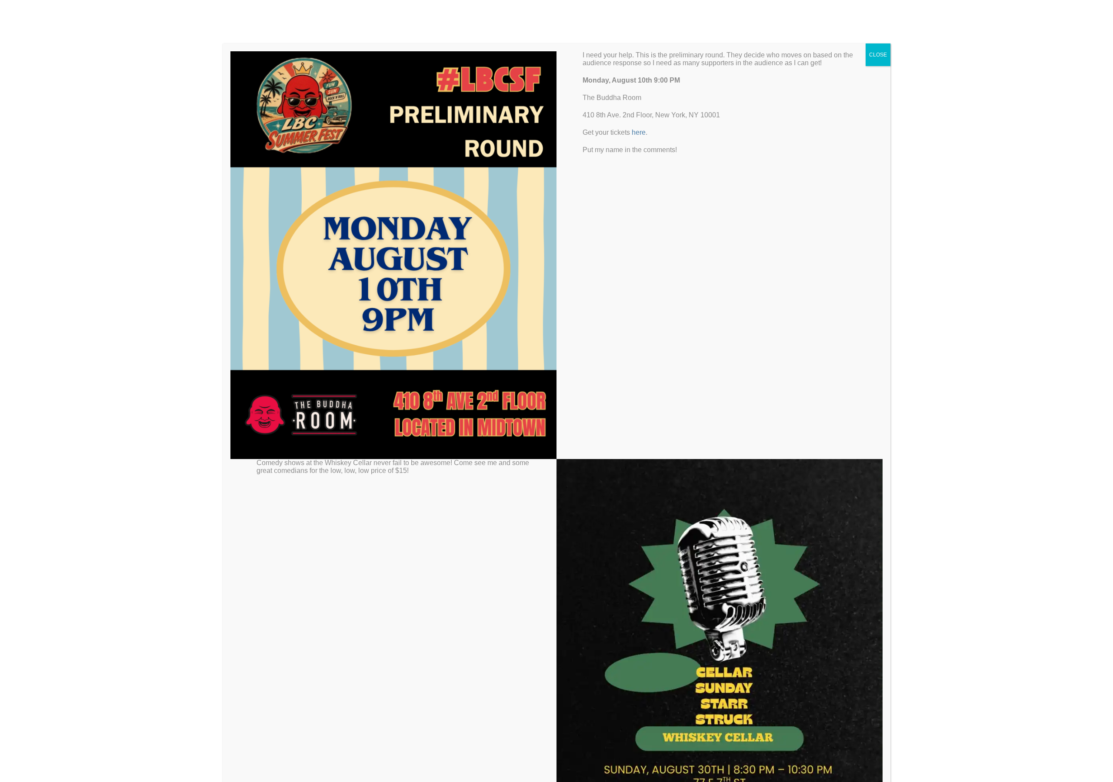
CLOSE (878, 55)
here (639, 132)
